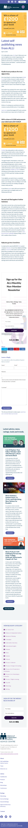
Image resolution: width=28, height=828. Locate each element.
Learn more (4, 110)
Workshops (3, 785)
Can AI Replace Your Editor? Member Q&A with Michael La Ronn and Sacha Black (13, 452)
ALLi (14, 55)
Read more (10, 478)
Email (16, 365)
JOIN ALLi (22, 1)
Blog (1, 782)
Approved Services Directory (5, 805)
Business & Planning (11, 636)
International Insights (11, 646)
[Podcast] (16, 2)
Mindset (8, 649)
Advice (2, 773)
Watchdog (8, 686)
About (2, 758)
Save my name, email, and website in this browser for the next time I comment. (14, 380)
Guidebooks (3, 776)
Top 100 (8, 682)
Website (3, 371)
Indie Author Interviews (11, 642)
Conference (3, 788)
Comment (4, 387)
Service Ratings (4, 799)
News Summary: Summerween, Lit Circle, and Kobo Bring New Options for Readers (13, 499)
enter (10, 188)
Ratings (2, 793)
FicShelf (3, 150)
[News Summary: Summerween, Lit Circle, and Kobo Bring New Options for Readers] (14, 492)
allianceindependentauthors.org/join (9, 753)
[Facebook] (12, 2)
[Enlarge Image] (14, 24)
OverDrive (8, 249)
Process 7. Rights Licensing (12, 679)
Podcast (8, 659)
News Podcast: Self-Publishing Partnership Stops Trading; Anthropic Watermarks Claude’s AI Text (13, 555)
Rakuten (8, 247)
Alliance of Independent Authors (14, 633)
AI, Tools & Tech (10, 629)
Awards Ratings (4, 801)
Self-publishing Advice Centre (4, 762)
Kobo (19, 246)
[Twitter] (9, 2)
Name (3, 365)
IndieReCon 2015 (15, 169)
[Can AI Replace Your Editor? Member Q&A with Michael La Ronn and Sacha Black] (14, 446)
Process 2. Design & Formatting (13, 665)
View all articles (9, 608)
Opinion (8, 656)
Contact (2, 811)
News (7, 652)
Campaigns (8, 639)
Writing (8, 689)
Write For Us (3, 768)
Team (1, 766)
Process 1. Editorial (10, 662)
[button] (4, 349)
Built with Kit (14, 340)
